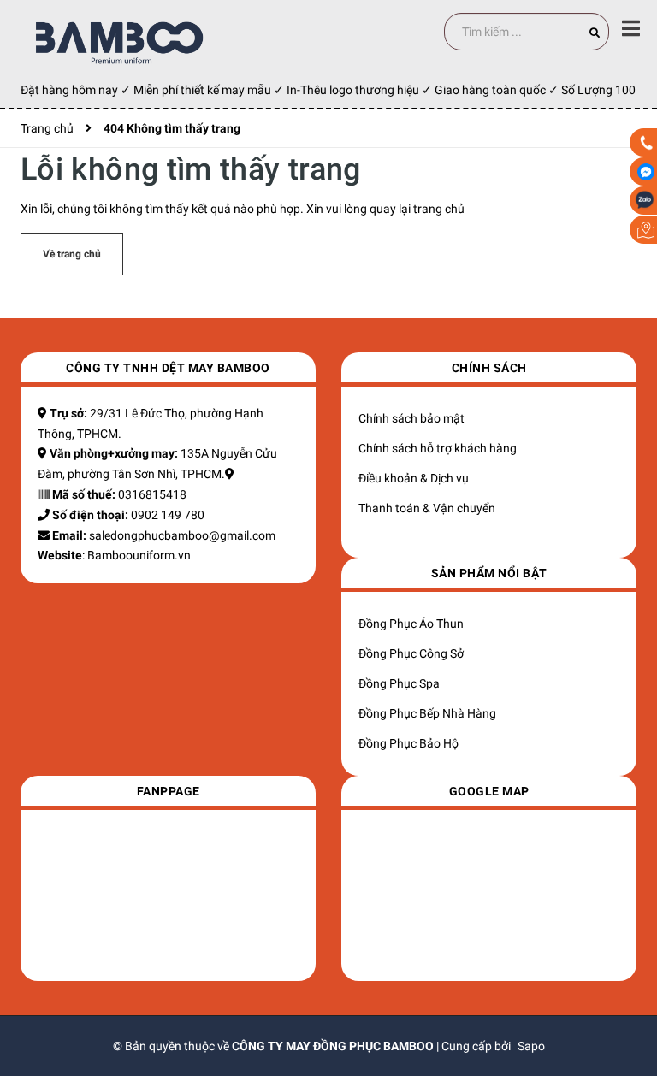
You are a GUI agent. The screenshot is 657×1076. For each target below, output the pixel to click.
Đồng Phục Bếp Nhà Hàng (427, 713)
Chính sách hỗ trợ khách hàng (437, 448)
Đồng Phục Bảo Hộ (408, 743)
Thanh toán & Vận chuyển (426, 508)
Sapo (531, 1046)
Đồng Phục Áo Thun (411, 623)
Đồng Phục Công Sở (411, 653)
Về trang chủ (72, 254)
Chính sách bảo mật (411, 418)
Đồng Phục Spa (399, 683)
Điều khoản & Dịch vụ (413, 478)
